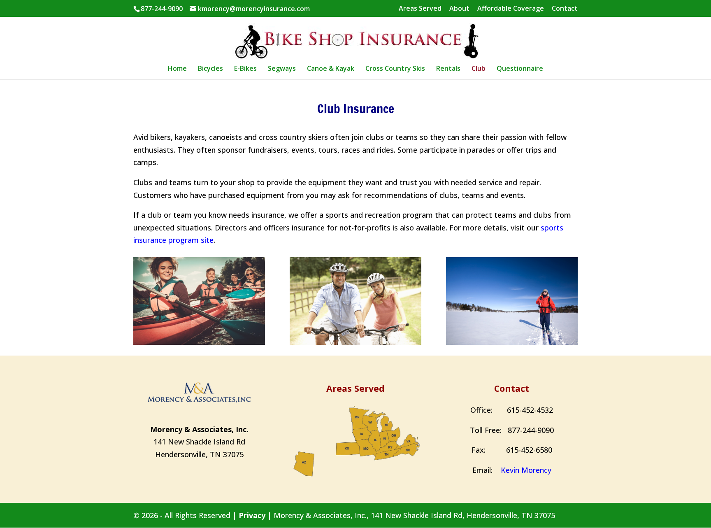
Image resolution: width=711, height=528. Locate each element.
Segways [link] (282, 69)
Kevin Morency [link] (526, 470)
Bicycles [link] (210, 69)
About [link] (459, 9)
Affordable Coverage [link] (510, 9)
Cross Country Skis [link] (395, 69)
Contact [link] (565, 9)
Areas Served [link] (420, 9)
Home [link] (177, 69)
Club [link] (479, 69)
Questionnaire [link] (520, 69)
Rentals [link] (448, 69)
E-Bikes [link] (245, 69)
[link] (356, 39)
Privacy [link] (252, 515)
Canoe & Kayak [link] (330, 69)
